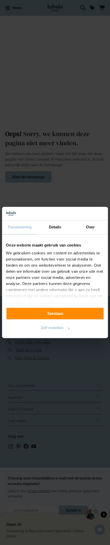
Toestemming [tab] (19, 227)
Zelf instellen (52, 328)
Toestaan (55, 313)
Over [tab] (90, 227)
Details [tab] (55, 227)
